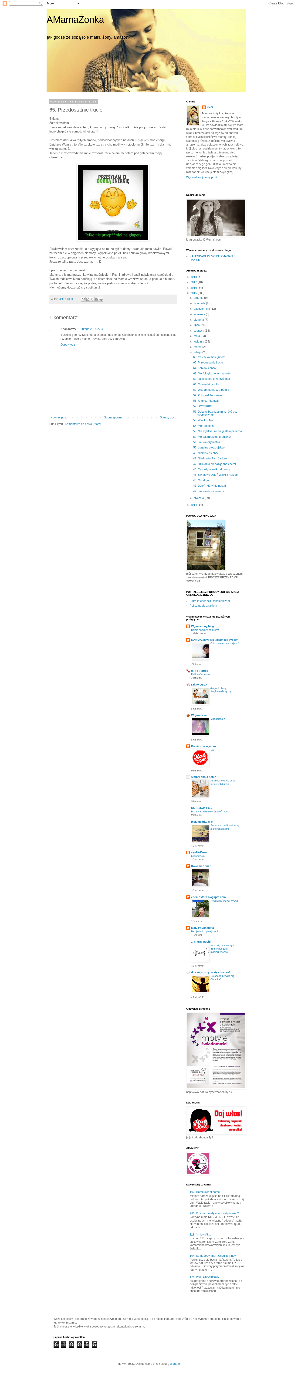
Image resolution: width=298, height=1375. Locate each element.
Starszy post (167, 417)
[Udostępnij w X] (92, 299)
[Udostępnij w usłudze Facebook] (96, 299)
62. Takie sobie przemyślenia (211, 378)
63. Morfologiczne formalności (212, 373)
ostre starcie (199, 670)
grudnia (199, 297)
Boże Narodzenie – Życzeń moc (209, 811)
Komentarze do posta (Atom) (83, 424)
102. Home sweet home (205, 1192)
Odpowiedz (68, 344)
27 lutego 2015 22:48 (91, 329)
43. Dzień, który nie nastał (209, 485)
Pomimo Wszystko (203, 746)
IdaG (210, 107)
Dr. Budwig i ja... (201, 808)
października (202, 308)
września (200, 314)
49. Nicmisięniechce (206, 453)
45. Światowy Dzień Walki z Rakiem (215, 474)
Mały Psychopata (202, 928)
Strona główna (113, 417)
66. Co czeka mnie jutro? (209, 357)
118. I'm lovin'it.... (200, 1234)
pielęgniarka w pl (202, 821)
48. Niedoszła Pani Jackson (210, 458)
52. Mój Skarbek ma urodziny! (212, 436)
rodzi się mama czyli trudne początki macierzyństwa (222, 949)
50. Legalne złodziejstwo (209, 447)
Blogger (175, 1363)
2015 (194, 293)
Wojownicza (199, 715)
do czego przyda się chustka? (210, 972)
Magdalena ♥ (217, 718)
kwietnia (199, 341)
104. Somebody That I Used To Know (213, 1255)
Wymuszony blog (202, 626)
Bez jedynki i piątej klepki (205, 931)
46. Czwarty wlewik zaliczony (211, 469)
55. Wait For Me (203, 420)
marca (198, 347)
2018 (194, 276)
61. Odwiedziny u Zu (206, 384)
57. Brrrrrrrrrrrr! (202, 406)
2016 (194, 287)
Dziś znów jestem (201, 674)
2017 (194, 282)
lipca (197, 325)
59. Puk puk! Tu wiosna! (208, 395)
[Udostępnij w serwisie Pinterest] (101, 299)
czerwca (199, 330)
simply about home (203, 777)
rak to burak (199, 684)
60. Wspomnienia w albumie (211, 389)
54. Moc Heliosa (203, 426)
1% (212, 749)
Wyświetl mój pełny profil (201, 177)
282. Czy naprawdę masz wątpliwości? (214, 1213)
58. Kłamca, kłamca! (206, 400)
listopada (200, 303)
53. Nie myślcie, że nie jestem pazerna (217, 431)
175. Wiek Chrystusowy (204, 1277)
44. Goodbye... (202, 480)
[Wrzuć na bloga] (87, 299)
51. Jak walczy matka (206, 442)
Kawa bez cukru (201, 866)
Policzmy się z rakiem (203, 605)
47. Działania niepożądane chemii (215, 464)
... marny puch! (201, 941)
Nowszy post (59, 417)
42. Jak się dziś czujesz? (208, 491)
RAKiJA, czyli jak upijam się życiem (214, 640)
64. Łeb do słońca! (205, 368)
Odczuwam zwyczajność (224, 643)
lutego (198, 352)
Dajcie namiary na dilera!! (205, 629)
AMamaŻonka (75, 19)
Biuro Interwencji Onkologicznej (210, 601)
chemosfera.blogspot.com (208, 897)
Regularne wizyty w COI (224, 900)
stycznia (199, 498)
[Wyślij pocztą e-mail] (83, 299)
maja (197, 336)
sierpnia (199, 319)
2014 (194, 504)
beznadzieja (198, 856)
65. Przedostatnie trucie (208, 362)
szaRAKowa (199, 852)
